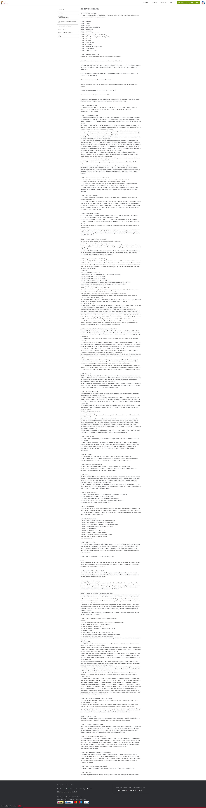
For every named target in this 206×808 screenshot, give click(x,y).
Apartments (133, 790)
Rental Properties (122, 790)
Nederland (79, 796)
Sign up (145, 2)
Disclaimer (61, 29)
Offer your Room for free (188, 3)
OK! (20, 806)
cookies (6, 806)
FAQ (171, 2)
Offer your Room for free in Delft (67, 22)
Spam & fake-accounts (65, 32)
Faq (71, 789)
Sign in (154, 2)
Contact (61, 13)
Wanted (163, 2)
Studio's (141, 790)
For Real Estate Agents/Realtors (63, 17)
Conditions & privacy (65, 26)
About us (61, 9)
